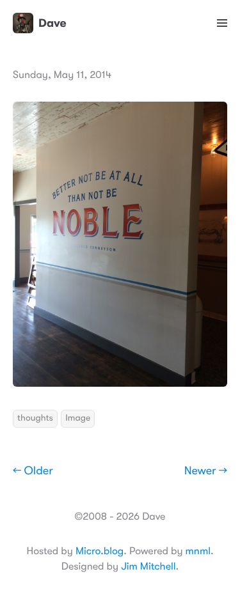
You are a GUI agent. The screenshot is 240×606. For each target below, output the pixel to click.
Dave (52, 23)
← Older (33, 471)
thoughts (35, 418)
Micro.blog (100, 551)
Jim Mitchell (148, 566)
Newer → (205, 471)
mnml (198, 551)
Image (77, 418)
